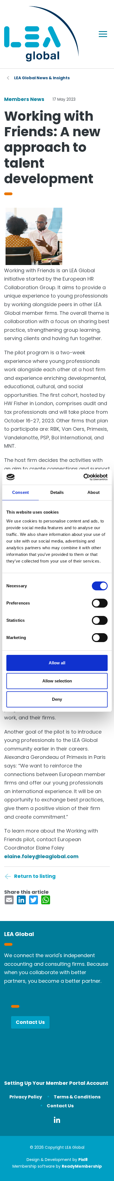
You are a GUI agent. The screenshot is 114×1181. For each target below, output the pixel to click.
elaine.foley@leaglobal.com (41, 856)
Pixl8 (83, 1159)
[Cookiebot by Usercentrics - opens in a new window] (83, 477)
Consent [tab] (20, 492)
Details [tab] (57, 492)
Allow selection (57, 681)
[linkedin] (57, 1119)
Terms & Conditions (77, 1097)
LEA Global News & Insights (42, 78)
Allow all (57, 662)
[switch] (100, 603)
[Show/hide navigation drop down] (103, 34)
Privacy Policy (25, 1097)
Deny (57, 699)
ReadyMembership (82, 1166)
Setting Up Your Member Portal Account (56, 1083)
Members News (24, 99)
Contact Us (30, 1022)
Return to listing (35, 876)
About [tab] (93, 492)
